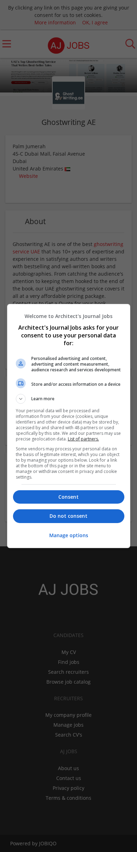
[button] (69, 399)
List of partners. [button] (83, 439)
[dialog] (68, 426)
